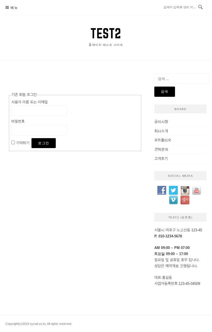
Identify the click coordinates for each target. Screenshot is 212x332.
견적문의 (161, 149)
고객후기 (161, 159)
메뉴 (14, 7)
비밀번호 (18, 121)
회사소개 (161, 131)
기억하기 (22, 143)
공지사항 (161, 122)
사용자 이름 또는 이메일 (29, 102)
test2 (106, 33)
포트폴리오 (162, 140)
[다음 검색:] (182, 79)
